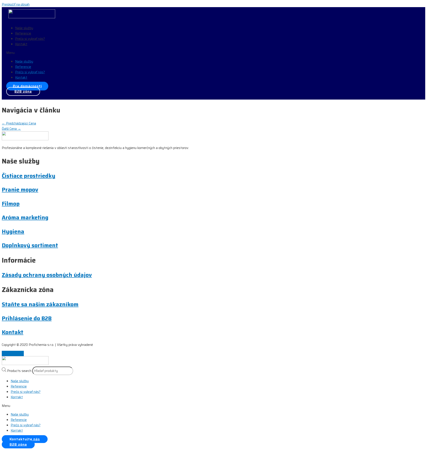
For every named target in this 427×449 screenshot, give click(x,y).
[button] (60, 52)
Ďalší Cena (11, 128)
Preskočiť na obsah (16, 4)
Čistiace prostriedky (28, 175)
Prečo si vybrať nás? (30, 38)
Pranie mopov (20, 189)
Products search (19, 370)
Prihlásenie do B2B (27, 318)
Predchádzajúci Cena (19, 123)
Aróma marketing (25, 217)
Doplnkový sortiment (30, 245)
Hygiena (13, 231)
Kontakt (21, 44)
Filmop (11, 203)
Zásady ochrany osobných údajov (47, 275)
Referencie (23, 33)
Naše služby (24, 28)
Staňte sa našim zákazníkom (40, 304)
